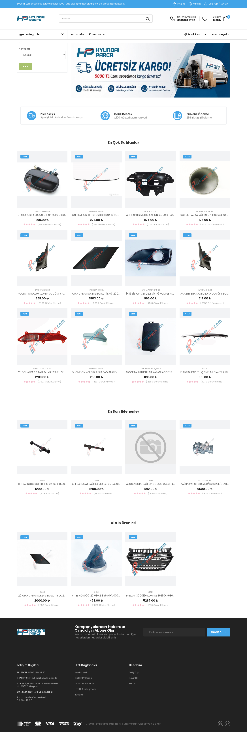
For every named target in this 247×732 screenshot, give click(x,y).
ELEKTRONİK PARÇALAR (150, 368)
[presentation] (227, 459)
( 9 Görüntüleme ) (49, 493)
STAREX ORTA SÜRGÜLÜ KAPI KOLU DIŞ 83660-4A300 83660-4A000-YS (60, 215)
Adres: (21, 683)
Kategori (24, 48)
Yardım (197, 3)
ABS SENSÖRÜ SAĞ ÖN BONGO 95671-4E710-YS (154, 484)
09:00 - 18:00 (31, 699)
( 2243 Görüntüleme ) (103, 224)
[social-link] (220, 723)
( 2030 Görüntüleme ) (212, 224)
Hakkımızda (81, 672)
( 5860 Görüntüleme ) (103, 303)
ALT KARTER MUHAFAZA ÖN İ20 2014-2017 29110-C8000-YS (161, 215)
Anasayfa (77, 34)
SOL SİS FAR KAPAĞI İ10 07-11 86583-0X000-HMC (209, 215)
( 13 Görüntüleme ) (104, 493)
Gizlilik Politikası (83, 678)
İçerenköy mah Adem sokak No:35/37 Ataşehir (37, 685)
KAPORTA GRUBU (42, 211)
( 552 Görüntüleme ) (49, 605)
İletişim (181, 3)
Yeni (24, 156)
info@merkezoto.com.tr (42, 678)
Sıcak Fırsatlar (196, 34)
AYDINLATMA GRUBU (205, 211)
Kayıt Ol (224, 3)
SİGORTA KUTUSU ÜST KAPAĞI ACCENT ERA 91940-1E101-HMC (162, 372)
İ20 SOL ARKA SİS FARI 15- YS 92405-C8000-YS (46, 372)
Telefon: (22, 672)
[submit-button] (148, 18)
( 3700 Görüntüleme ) (49, 303)
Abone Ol (216, 632)
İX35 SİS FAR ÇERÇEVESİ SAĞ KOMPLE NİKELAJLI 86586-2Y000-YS (164, 293)
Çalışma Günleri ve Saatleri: (35, 692)
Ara (25, 66)
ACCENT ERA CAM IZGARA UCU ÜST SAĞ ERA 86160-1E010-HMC (55, 293)
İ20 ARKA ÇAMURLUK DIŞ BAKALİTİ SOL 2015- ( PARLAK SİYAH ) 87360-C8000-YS (65, 595)
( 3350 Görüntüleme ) (212, 303)
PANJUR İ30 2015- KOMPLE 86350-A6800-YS (152, 595)
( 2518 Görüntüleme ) (157, 303)
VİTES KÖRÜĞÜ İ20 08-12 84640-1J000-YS (97, 595)
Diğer (205, 368)
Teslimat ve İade (84, 683)
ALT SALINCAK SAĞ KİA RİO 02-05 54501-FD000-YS (102, 484)
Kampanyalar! (221, 34)
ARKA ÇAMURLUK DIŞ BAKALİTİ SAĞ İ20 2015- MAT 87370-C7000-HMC (113, 293)
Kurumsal (95, 34)
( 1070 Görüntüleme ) (212, 381)
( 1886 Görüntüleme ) (103, 605)
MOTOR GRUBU (150, 211)
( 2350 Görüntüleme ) (157, 381)
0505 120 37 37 (37, 672)
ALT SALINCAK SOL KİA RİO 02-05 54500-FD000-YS (48, 484)
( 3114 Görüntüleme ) (158, 224)
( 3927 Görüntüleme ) (49, 381)
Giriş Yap (213, 3)
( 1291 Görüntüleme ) (104, 381)
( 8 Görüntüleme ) (157, 493)
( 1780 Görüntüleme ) (157, 605)
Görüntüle (42, 203)
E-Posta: (22, 678)
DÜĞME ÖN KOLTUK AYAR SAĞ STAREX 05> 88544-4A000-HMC (110, 372)
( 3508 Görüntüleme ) (49, 224)
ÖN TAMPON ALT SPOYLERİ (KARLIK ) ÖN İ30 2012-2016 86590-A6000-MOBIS (117, 215)
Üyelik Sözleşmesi (85, 689)
